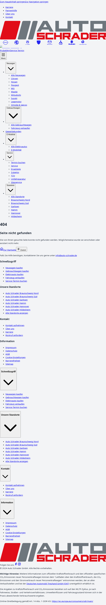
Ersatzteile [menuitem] (16, 169)
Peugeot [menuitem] (15, 85)
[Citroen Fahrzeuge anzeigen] (27, 43)
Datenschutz (11, 350)
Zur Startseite (9, 249)
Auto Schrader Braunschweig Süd (21, 296)
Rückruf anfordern (14, 335)
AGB (8, 354)
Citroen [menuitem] (14, 78)
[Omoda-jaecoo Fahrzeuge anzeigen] (11, 47)
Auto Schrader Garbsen (17, 299)
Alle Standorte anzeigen (17, 313)
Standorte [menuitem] (10, 185)
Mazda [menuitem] (14, 91)
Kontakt (9, 17)
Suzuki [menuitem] (14, 98)
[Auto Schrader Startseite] (53, 38)
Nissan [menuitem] (14, 81)
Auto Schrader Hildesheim (18, 309)
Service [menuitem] (10, 153)
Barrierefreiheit (13, 360)
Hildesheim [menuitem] (16, 216)
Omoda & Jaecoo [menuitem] (19, 104)
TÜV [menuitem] (13, 175)
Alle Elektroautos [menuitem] (19, 146)
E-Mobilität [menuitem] (11, 134)
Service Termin (17, 50)
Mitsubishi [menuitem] (16, 95)
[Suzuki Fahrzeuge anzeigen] (71, 43)
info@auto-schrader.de (66, 255)
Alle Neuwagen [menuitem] (18, 75)
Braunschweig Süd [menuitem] (20, 203)
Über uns (10, 328)
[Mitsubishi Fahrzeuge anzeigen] (60, 43)
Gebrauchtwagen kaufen (17, 271)
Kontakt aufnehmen (15, 325)
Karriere (9, 7)
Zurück (23, 250)
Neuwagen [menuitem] (11, 63)
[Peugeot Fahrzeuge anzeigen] (38, 43)
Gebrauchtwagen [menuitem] (13, 108)
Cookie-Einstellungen (16, 357)
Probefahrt (5, 50)
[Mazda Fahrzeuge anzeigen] (49, 43)
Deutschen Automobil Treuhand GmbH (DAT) (47, 583)
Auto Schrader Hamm (16, 303)
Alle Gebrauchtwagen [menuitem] (21, 124)
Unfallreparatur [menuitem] (18, 179)
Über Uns (10, 13)
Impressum (11, 347)
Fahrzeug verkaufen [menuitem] (20, 128)
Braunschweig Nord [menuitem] (20, 199)
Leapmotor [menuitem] (16, 101)
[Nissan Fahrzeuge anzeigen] (5, 43)
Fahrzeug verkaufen (15, 277)
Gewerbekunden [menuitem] (13, 131)
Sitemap (9, 364)
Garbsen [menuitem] (15, 206)
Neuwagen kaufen (14, 267)
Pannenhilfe (11, 10)
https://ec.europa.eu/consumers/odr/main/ (72, 601)
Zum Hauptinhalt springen (12, 1)
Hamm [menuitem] (14, 209)
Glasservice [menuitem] (16, 182)
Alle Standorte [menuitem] (17, 196)
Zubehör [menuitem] (15, 172)
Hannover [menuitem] (15, 213)
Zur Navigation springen (36, 1)
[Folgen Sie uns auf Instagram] (19, 564)
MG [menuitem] (12, 88)
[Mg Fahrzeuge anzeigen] (16, 43)
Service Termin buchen (16, 281)
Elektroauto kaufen (14, 274)
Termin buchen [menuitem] (18, 162)
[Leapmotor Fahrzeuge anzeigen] (82, 43)
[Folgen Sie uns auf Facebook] (16, 564)
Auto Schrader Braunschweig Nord (22, 293)
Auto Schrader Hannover (17, 306)
